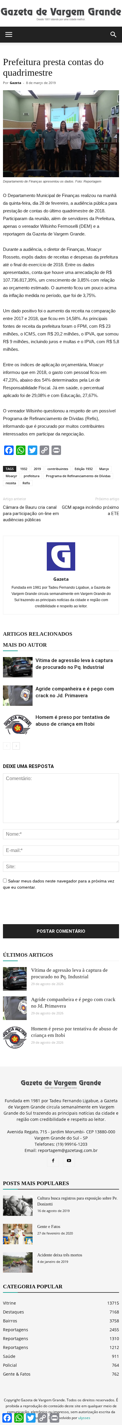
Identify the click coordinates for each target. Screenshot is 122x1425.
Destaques (13, 1312)
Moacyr (11, 476)
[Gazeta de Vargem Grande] (61, 13)
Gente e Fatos (48, 1226)
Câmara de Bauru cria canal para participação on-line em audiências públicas (31, 513)
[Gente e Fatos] (18, 1234)
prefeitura (31, 476)
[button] (113, 35)
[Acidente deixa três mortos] (18, 1262)
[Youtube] (69, 1161)
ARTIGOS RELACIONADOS (37, 634)
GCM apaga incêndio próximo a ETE (90, 510)
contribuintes (57, 469)
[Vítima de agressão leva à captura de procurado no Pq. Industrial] (18, 667)
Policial (10, 1365)
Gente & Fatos (16, 1374)
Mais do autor (25, 645)
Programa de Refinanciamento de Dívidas (78, 476)
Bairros (10, 1321)
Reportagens (15, 1329)
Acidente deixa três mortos (59, 1255)
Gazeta (15, 82)
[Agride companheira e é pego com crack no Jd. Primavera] (18, 695)
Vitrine (9, 1303)
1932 (23, 469)
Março (104, 469)
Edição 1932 (84, 469)
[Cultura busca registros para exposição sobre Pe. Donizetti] (18, 1205)
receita (11, 483)
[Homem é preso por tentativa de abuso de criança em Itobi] (18, 724)
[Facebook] (53, 1161)
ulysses (84, 1417)
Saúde (9, 1356)
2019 (37, 469)
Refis (26, 483)
